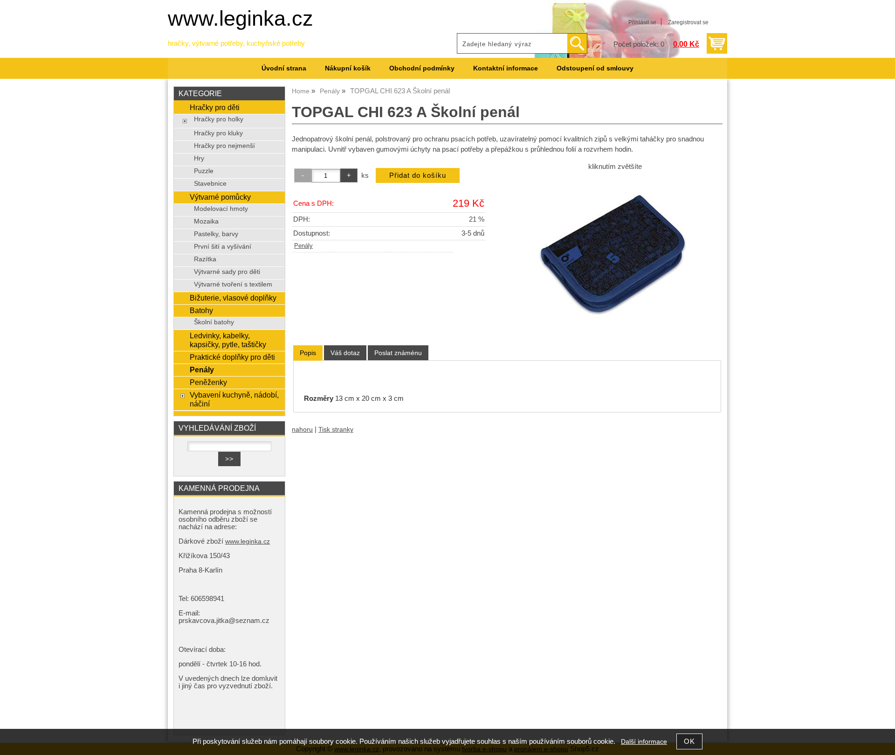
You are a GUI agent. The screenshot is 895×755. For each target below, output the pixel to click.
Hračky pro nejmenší (224, 145)
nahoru (302, 429)
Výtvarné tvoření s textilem (233, 284)
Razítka (205, 259)
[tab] (308, 353)
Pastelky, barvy (216, 234)
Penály (303, 246)
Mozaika (206, 221)
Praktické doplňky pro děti (232, 357)
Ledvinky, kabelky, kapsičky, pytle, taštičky (228, 340)
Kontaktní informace (505, 68)
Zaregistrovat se (688, 22)
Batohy (201, 310)
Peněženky (208, 382)
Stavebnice (210, 183)
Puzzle (203, 171)
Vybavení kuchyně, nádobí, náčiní (234, 399)
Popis (308, 353)
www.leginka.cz (240, 18)
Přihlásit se (642, 22)
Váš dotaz (345, 353)
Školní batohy (214, 322)
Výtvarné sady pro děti (227, 271)
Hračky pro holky (218, 119)
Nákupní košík (348, 68)
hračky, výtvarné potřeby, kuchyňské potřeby (236, 43)
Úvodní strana (284, 68)
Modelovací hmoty (221, 208)
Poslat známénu (398, 353)
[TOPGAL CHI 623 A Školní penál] (614, 253)
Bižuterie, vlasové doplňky (233, 298)
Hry (199, 158)
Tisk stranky (335, 429)
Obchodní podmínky (421, 68)
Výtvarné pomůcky (220, 197)
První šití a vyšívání (222, 246)
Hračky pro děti (215, 107)
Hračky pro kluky (218, 133)
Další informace (644, 741)
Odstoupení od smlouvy (595, 68)
